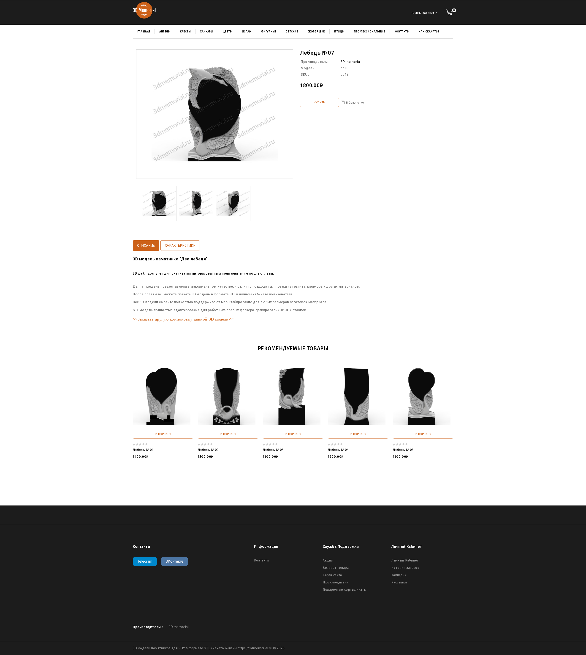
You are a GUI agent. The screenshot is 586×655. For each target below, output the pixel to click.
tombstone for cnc (207, 482)
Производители (336, 582)
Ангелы (165, 31)
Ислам (247, 31)
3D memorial (351, 62)
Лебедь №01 (143, 450)
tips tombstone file (395, 482)
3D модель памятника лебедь (389, 486)
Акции (328, 560)
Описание (146, 245)
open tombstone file (363, 482)
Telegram (144, 561)
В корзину (163, 434)
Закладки (399, 575)
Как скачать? (429, 31)
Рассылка (399, 582)
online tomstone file (159, 486)
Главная (143, 31)
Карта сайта (332, 575)
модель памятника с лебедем (245, 486)
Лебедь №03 (273, 450)
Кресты (185, 31)
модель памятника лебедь (293, 486)
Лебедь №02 (208, 450)
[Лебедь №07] (159, 203)
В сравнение (355, 102)
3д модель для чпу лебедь (318, 491)
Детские (292, 31)
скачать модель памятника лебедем (219, 491)
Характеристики (180, 245)
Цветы (228, 31)
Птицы (339, 31)
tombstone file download (243, 482)
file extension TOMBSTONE (197, 486)
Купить (319, 102)
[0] (449, 12)
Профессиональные (369, 31)
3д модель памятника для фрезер (370, 491)
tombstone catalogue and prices (166, 482)
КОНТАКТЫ (402, 31)
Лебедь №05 (403, 450)
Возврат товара (336, 568)
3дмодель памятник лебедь (340, 486)
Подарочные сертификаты (344, 590)
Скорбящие (316, 31)
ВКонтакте (174, 561)
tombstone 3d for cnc (329, 482)
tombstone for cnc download (287, 482)
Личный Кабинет (404, 560)
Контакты (262, 560)
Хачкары (206, 31)
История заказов (405, 568)
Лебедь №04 (338, 450)
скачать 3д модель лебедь (273, 491)
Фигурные (269, 31)
